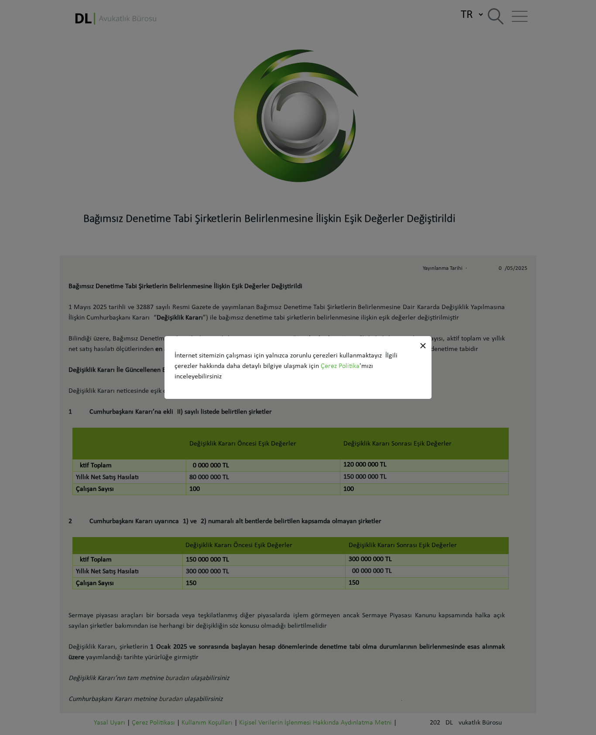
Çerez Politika (340, 366)
